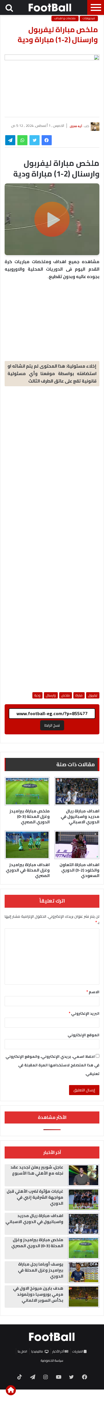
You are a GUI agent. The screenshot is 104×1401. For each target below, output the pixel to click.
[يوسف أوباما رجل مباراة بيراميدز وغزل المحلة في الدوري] (83, 1272)
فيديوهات (89, 18)
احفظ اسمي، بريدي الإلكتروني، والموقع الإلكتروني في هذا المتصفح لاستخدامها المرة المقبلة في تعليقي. (52, 1065)
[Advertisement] (52, 445)
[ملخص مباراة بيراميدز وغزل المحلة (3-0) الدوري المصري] (27, 791)
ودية (37, 695)
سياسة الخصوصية (52, 1360)
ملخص (65, 695)
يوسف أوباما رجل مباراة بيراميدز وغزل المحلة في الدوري (40, 1270)
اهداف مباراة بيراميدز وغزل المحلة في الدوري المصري (28, 870)
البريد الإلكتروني (84, 1013)
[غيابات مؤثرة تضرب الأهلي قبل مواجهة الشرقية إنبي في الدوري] (83, 1199)
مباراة (79, 695)
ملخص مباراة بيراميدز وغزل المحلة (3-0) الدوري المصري (30, 816)
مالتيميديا (37, 1351)
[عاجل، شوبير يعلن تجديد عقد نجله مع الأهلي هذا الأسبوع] (83, 1175)
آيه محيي (76, 126)
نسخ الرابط (52, 725)
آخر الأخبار (58, 1351)
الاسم (92, 991)
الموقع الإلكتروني (83, 1034)
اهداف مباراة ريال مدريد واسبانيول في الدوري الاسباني (80, 816)
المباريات (78, 1351)
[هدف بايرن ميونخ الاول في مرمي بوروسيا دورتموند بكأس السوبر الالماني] (83, 1296)
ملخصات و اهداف (65, 18)
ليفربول (92, 695)
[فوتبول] (50, 7)
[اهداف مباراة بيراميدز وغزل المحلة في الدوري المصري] (27, 844)
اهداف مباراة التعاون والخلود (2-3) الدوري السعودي (79, 870)
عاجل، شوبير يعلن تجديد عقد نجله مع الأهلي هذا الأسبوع (36, 1170)
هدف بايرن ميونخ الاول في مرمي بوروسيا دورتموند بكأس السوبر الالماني (38, 1294)
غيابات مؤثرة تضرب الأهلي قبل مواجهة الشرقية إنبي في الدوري (35, 1197)
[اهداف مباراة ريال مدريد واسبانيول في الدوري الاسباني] (76, 791)
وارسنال (51, 695)
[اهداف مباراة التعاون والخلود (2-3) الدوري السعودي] (76, 844)
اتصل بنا (22, 1351)
